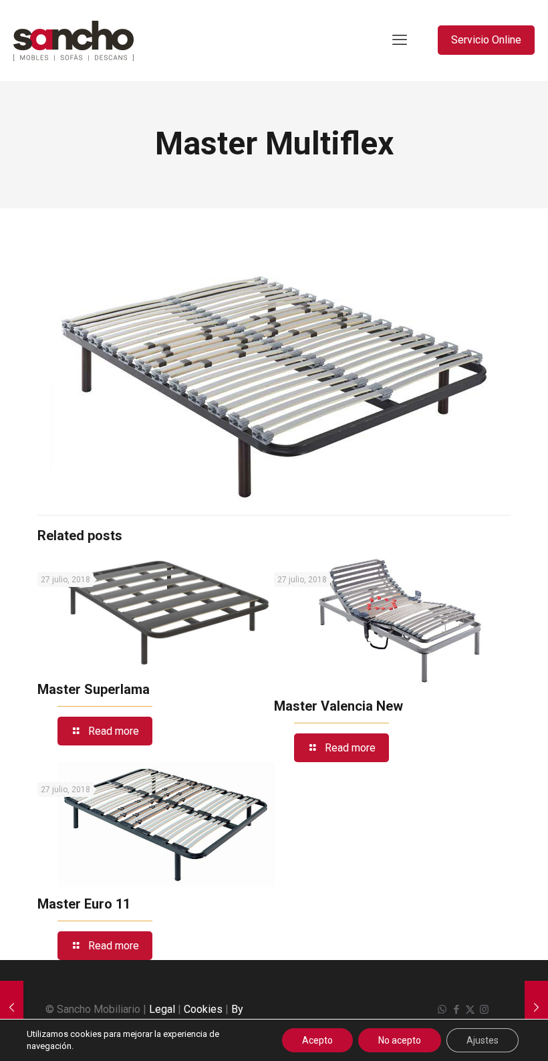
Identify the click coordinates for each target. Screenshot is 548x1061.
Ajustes (482, 1040)
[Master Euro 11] (11, 1007)
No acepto (399, 1040)
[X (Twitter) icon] (470, 1010)
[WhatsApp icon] (442, 1010)
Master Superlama (93, 689)
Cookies (203, 1009)
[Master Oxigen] (536, 1007)
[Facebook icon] (456, 1010)
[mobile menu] (399, 40)
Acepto (317, 1040)
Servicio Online (486, 39)
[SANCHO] (73, 40)
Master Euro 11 (83, 904)
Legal (162, 1009)
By (237, 1009)
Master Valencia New (338, 706)
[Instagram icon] (484, 1010)
